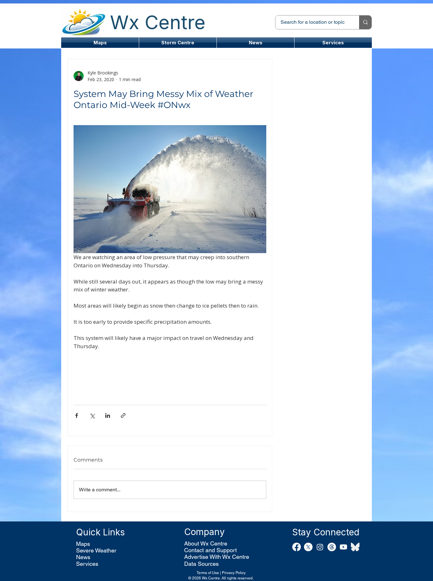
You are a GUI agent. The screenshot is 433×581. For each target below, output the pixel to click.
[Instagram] (320, 547)
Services (87, 563)
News (83, 557)
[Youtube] (343, 547)
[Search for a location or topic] (365, 22)
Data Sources (201, 563)
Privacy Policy (234, 573)
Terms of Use (208, 573)
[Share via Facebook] (77, 415)
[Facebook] (296, 547)
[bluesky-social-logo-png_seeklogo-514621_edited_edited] (355, 547)
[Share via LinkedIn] (108, 415)
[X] (308, 547)
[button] (178, 42)
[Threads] (331, 547)
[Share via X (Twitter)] (92, 415)
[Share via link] (123, 415)
